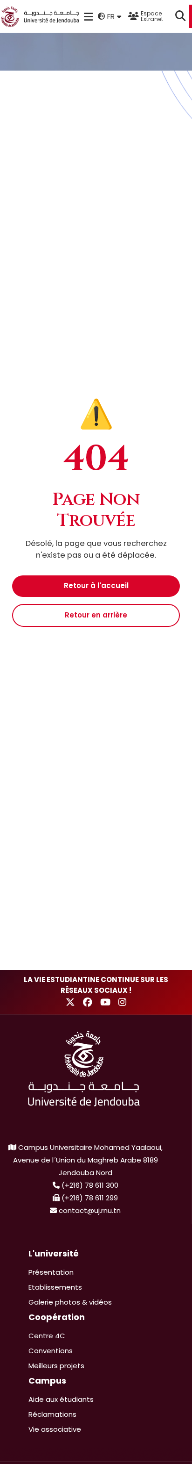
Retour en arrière (96, 615)
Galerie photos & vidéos (70, 1302)
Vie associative (54, 1429)
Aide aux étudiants (61, 1399)
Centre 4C (46, 1336)
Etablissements (55, 1287)
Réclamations (52, 1414)
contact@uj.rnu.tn (90, 1210)
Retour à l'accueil (96, 585)
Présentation (51, 1272)
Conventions (50, 1351)
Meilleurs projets (56, 1366)
